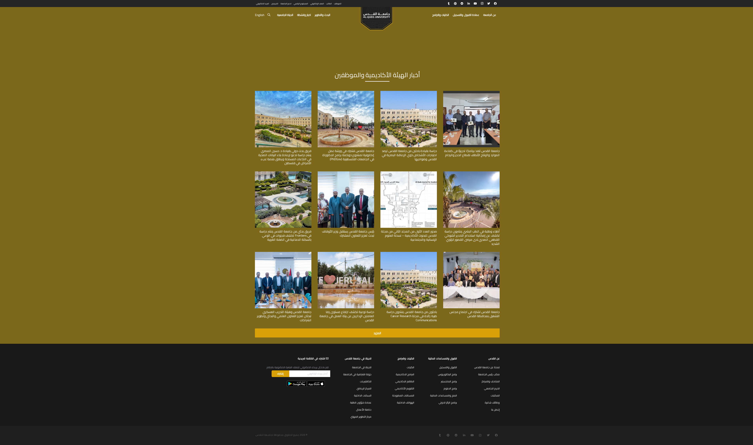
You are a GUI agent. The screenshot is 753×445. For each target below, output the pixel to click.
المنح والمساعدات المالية (443, 395)
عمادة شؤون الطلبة (360, 402)
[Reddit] (462, 3)
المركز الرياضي (363, 388)
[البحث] (269, 15)
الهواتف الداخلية (405, 402)
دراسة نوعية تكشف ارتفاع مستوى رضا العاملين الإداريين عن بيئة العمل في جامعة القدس (346, 316)
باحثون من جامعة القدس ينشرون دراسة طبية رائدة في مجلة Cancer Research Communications (412, 316)
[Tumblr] (448, 3)
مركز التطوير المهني (360, 416)
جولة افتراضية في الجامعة (357, 374)
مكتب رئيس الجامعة (489, 374)
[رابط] (376, 17)
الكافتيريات (365, 381)
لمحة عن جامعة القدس (487, 367)
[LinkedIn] (468, 3)
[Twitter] (488, 3)
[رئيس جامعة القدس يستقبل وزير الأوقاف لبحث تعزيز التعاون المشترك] (346, 172)
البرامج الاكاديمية (405, 374)
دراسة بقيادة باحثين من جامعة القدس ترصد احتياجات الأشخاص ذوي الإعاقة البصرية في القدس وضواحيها (409, 155)
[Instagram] (482, 3)
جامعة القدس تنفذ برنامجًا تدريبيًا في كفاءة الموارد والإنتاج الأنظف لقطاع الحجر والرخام (472, 153)
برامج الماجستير (449, 381)
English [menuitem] (259, 15)
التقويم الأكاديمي (404, 388)
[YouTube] (475, 3)
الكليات (410, 367)
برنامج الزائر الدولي (447, 402)
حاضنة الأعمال (363, 409)
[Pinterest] (455, 3)
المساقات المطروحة (403, 395)
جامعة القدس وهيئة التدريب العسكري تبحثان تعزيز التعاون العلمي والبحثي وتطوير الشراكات (284, 316)
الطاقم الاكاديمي (404, 381)
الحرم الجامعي (492, 388)
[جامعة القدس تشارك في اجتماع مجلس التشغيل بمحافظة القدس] (471, 253)
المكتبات (495, 395)
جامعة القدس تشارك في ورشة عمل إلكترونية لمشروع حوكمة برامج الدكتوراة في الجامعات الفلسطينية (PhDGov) (348, 155)
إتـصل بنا (495, 409)
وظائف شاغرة (492, 402)
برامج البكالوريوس (447, 374)
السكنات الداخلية (362, 395)
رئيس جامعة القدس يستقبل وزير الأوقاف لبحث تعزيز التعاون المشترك (348, 233)
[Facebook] (495, 3)
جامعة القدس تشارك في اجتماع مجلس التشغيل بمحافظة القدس (474, 314)
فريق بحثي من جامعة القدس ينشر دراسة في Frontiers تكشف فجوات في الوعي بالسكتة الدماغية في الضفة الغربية (285, 235)
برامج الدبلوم (450, 388)
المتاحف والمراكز (491, 381)
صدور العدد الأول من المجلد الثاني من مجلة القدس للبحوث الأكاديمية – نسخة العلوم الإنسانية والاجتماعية (409, 235)
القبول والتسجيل (448, 367)
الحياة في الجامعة (361, 367)
